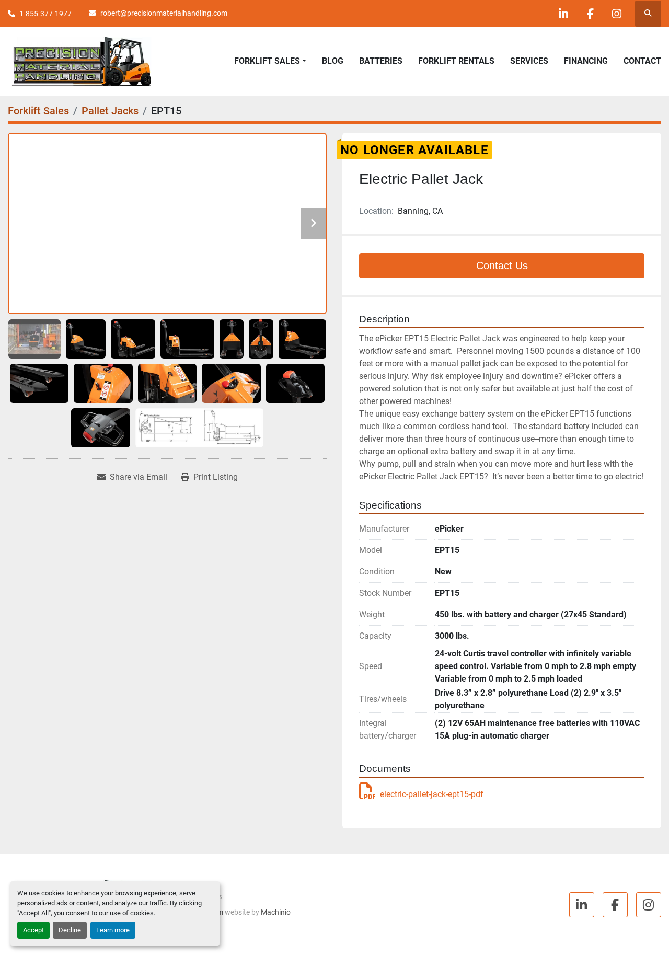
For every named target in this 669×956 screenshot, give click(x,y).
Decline (70, 930)
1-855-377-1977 (45, 13)
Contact (642, 61)
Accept (33, 930)
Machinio (276, 912)
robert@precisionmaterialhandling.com (163, 13)
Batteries (380, 61)
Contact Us (502, 265)
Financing (586, 61)
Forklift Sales (267, 61)
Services (529, 61)
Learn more (113, 930)
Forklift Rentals (456, 61)
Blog (332, 61)
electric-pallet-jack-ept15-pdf (431, 794)
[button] (270, 61)
